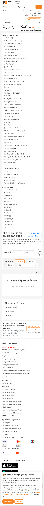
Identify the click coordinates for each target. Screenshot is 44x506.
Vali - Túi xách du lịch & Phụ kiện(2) (14, 131)
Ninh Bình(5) (8, 207)
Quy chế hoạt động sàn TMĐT (11, 420)
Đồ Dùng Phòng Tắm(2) (11, 139)
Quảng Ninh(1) (8, 219)
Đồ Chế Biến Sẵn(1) (10, 180)
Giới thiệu (5, 380)
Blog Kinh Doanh (7, 383)
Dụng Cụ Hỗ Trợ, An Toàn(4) (12, 99)
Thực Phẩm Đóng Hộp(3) (11, 113)
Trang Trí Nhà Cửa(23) (11, 49)
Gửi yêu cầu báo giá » (34, 328)
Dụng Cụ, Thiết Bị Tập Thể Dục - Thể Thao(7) (17, 75)
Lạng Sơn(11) (8, 195)
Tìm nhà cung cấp (34, 235)
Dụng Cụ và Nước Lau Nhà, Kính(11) (15, 58)
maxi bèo (23, 11)
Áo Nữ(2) (7, 122)
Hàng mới (31, 261)
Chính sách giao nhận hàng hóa (12, 413)
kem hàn (15, 11)
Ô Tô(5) (6, 87)
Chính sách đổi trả (7, 367)
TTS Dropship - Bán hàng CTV (11, 425)
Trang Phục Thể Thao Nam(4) (13, 104)
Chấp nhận (8, 501)
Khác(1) (6, 171)
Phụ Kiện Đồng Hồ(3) (10, 107)
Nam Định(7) (8, 198)
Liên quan (20, 261)
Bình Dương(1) (8, 213)
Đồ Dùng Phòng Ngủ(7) (11, 78)
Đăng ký (36, 15)
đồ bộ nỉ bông (10, 311)
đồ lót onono (7, 11)
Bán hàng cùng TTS (35, 18)
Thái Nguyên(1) (8, 221)
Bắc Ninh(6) (7, 201)
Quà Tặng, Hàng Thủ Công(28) (13, 43)
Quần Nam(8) (8, 67)
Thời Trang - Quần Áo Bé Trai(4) (13, 93)
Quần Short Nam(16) (10, 52)
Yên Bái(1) (7, 227)
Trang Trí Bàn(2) (9, 133)
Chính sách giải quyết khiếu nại (12, 410)
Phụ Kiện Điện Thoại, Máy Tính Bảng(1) (16, 145)
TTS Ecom (5, 434)
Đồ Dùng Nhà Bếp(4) (10, 102)
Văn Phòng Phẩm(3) (10, 116)
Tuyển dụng (5, 386)
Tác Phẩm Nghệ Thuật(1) (11, 168)
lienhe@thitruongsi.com (22, 370)
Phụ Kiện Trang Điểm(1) (11, 148)
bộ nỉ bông (9, 315)
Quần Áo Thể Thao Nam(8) (12, 70)
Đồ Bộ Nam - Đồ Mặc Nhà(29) (13, 41)
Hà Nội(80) (7, 192)
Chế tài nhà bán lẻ (7, 398)
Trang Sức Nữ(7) (9, 73)
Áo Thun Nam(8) (9, 64)
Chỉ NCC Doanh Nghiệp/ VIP (40, 252)
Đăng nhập (37, 13)
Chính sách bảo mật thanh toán (12, 401)
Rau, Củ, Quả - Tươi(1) (11, 162)
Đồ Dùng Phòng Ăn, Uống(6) (12, 84)
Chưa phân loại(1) (9, 177)
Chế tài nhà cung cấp (8, 395)
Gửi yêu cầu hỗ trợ (8, 356)
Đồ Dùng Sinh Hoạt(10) (11, 61)
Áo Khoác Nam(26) (9, 46)
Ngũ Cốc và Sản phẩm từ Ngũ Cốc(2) (15, 136)
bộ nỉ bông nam (11, 307)
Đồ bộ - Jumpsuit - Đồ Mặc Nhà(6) (14, 81)
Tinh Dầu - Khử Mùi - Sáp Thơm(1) (14, 183)
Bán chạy (11, 265)
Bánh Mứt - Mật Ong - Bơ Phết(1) (14, 154)
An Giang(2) (7, 210)
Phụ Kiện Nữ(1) (8, 142)
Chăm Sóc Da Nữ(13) (10, 55)
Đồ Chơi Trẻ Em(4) (9, 96)
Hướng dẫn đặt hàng (8, 359)
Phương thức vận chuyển (10, 365)
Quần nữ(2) (7, 125)
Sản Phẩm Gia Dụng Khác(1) (12, 160)
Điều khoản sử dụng (8, 389)
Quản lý (19, 501)
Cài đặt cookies (6, 407)
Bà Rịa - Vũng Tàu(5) (10, 204)
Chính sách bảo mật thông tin (11, 404)
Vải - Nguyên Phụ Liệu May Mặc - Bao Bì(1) (17, 157)
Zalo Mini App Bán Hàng (9, 431)
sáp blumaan (32, 11)
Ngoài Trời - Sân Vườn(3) (11, 119)
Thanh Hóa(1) (8, 224)
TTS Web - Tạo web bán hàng (11, 428)
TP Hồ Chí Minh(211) (10, 189)
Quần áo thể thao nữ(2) (11, 128)
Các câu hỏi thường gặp (9, 353)
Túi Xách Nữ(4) (8, 90)
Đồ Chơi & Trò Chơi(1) (11, 174)
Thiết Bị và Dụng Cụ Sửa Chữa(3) (14, 110)
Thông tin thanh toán (8, 392)
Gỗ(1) (5, 165)
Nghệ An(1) (7, 216)
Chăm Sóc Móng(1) (10, 151)
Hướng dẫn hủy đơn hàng (10, 362)
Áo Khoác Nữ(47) (9, 38)
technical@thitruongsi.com (21, 373)
